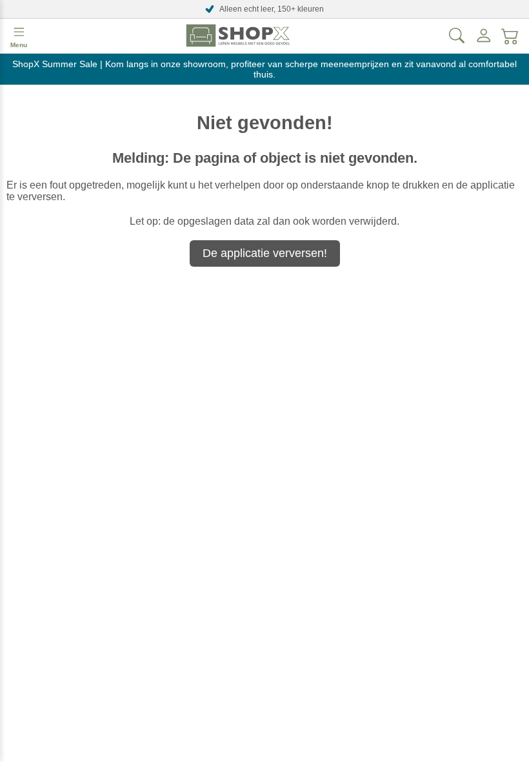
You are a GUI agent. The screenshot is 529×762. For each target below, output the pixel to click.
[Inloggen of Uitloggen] (484, 35)
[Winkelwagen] (510, 35)
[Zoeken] (457, 35)
